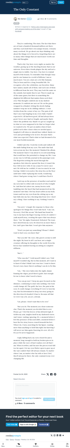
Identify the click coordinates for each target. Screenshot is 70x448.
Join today (11, 424)
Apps (24, 2)
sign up (24, 398)
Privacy (17, 439)
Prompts (18, 446)
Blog (67, 446)
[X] (51, 435)
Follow (29, 19)
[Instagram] (54, 435)
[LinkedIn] (57, 435)
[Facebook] (60, 435)
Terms (12, 439)
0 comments (52, 19)
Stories (52, 446)
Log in (61, 2)
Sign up (53, 2)
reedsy (13, 2)
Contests (36, 446)
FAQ (7, 439)
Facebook (42, 424)
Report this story (19, 379)
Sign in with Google (27, 424)
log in (31, 398)
